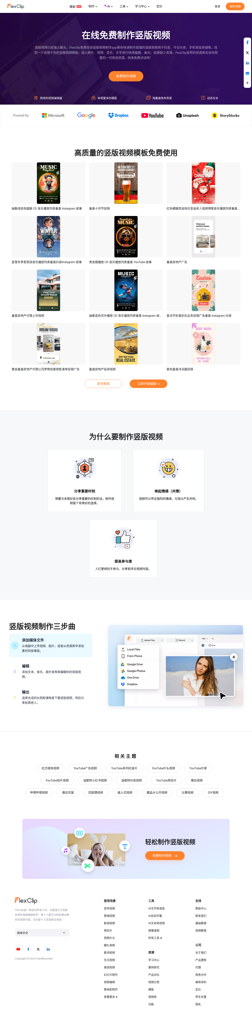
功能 (151, 1004)
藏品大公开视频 (157, 792)
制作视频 (235, 6)
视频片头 (109, 938)
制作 (91, 6)
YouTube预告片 (166, 780)
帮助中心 (200, 908)
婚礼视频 (109, 945)
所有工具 (153, 938)
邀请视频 (109, 967)
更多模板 (103, 384)
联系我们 (200, 916)
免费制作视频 (126, 76)
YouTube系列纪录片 (124, 768)
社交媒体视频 (50, 768)
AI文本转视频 (156, 923)
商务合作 (200, 974)
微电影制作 (111, 989)
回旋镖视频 (95, 792)
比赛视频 (188, 792)
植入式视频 (125, 792)
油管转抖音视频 (131, 780)
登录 (217, 6)
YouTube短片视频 (57, 780)
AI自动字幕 (155, 916)
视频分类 (153, 982)
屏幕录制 (153, 930)
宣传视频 (109, 908)
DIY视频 (213, 792)
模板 (72, 6)
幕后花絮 (68, 792)
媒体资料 (200, 982)
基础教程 (200, 923)
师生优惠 (200, 997)
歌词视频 (109, 952)
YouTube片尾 (198, 768)
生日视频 (109, 960)
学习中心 (141, 6)
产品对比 (153, 974)
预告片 (108, 930)
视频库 (152, 997)
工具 (122, 6)
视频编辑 (109, 982)
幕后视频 (197, 780)
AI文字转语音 (156, 908)
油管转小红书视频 (95, 780)
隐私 (198, 1004)
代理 (198, 967)
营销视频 (109, 916)
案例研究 (153, 967)
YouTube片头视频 (163, 768)
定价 (159, 6)
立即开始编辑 (147, 384)
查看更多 (109, 997)
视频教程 (200, 930)
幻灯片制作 (111, 974)
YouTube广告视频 (85, 768)
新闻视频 (109, 923)
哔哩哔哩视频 (39, 792)
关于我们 (200, 952)
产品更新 (200, 960)
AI (108, 6)
